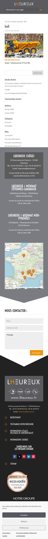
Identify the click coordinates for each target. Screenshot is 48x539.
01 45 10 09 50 (17, 166)
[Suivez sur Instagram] (33, 456)
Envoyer (36, 352)
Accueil (7, 22)
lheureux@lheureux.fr (27, 168)
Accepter (24, 515)
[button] (23, 256)
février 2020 (9, 109)
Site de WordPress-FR (13, 146)
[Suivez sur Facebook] (15, 456)
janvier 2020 (9, 113)
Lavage (7, 90)
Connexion (9, 135)
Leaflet (21, 288)
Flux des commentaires (13, 143)
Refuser (24, 521)
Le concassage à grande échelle (16, 93)
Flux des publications (12, 139)
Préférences (24, 528)
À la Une (8, 122)
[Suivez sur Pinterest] (24, 456)
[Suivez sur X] (19, 456)
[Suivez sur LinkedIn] (29, 456)
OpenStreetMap (35, 288)
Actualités (8, 126)
